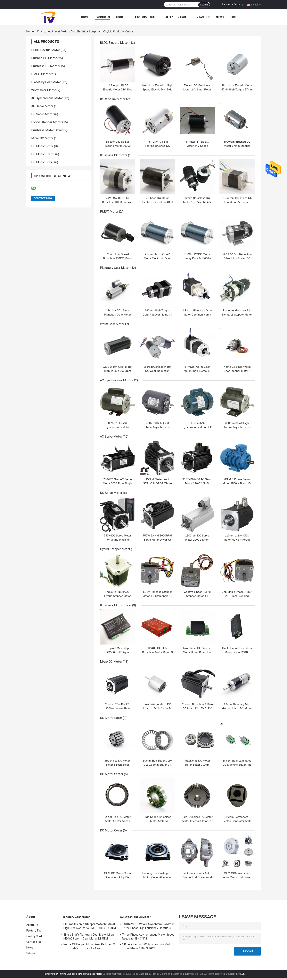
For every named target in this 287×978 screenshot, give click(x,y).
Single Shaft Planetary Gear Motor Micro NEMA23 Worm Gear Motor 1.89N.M (89, 936)
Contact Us (201, 17)
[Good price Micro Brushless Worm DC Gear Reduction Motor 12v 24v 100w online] (157, 345)
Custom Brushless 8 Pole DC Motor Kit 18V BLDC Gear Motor (197, 708)
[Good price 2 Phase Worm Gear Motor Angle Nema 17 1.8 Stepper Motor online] (197, 345)
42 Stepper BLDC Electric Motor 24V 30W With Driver (117, 89)
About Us (122, 17)
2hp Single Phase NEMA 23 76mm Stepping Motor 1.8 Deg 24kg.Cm (237, 596)
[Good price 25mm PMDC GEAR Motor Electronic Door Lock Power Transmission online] (157, 233)
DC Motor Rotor (42, 146)
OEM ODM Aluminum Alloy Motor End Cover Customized (237, 877)
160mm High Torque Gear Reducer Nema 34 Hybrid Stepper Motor (157, 314)
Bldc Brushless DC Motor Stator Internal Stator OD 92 (197, 821)
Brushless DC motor (45, 66)
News (220, 17)
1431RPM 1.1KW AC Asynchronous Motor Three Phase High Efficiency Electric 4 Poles (148, 927)
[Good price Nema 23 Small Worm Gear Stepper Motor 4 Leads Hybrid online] (237, 345)
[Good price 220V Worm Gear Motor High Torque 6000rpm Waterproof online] (117, 345)
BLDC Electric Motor (45, 50)
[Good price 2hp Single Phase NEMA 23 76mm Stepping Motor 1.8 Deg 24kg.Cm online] (237, 570)
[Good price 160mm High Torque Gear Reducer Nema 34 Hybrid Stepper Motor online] (157, 289)
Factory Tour (145, 17)
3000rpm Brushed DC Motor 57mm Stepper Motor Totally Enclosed (237, 145)
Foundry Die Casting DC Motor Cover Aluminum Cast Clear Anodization (157, 877)
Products (102, 17)
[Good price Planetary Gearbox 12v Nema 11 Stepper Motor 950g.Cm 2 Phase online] (237, 289)
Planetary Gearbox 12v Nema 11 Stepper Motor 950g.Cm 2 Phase (237, 314)
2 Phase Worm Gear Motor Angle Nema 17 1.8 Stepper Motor (197, 370)
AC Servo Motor (42, 106)
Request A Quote (231, 4)
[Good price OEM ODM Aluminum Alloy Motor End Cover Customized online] (237, 852)
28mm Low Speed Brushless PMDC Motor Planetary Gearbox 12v (117, 258)
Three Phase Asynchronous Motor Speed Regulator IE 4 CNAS (148, 936)
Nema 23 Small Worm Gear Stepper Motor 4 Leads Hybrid (237, 370)
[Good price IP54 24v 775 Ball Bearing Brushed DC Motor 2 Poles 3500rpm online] (157, 120)
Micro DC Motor (42, 138)
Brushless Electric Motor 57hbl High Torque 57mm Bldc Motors (237, 89)
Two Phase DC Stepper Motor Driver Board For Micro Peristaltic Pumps (197, 652)
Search (204, 4)
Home (85, 17)
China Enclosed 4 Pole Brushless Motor (81, 974)
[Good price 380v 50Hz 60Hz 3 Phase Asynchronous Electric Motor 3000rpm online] (157, 401)
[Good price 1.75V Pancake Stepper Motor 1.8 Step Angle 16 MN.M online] (157, 570)
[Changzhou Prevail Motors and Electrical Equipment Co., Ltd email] (36, 188)
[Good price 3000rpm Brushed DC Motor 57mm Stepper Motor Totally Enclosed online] (237, 120)
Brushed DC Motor (44, 58)
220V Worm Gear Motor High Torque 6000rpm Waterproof (117, 370)
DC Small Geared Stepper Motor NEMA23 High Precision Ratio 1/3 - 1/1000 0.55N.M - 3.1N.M (89, 927)
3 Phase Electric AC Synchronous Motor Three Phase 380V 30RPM (147, 946)
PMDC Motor (40, 74)
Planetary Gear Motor (46, 82)
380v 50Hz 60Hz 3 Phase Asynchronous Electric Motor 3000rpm (157, 427)
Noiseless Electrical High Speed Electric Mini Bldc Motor (157, 89)
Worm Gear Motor (43, 90)
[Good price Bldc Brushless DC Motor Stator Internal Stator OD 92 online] (197, 795)
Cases (233, 17)
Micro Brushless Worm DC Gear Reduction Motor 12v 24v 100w (157, 370)
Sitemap (31, 953)
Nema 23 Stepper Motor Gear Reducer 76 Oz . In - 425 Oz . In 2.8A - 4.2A (89, 946)
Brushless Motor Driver (47, 130)
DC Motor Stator (42, 154)
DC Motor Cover (42, 162)
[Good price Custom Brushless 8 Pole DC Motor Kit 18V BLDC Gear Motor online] (197, 683)
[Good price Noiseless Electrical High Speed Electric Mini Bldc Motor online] (157, 64)
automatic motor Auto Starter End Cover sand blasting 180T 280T (197, 877)
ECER (243, 974)
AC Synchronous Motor (47, 98)
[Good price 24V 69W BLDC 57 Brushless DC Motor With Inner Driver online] (117, 176)
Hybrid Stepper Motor (46, 122)
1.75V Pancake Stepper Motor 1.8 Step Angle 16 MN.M (157, 596)
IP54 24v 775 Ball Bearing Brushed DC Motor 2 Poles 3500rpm (157, 145)
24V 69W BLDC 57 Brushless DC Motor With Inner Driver (117, 202)
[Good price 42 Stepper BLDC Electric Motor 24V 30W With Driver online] (117, 64)
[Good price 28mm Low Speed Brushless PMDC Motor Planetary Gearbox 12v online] (117, 233)
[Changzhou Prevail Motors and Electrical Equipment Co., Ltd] (47, 17)
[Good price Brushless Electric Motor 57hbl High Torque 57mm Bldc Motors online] (237, 64)
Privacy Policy (51, 974)
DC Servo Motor (42, 114)
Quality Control (174, 17)
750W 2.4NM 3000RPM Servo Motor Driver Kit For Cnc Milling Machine (157, 539)
